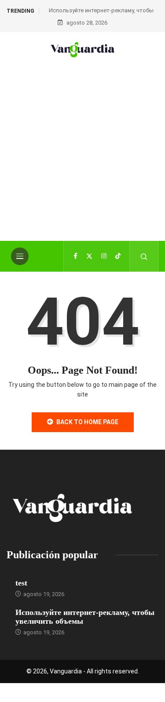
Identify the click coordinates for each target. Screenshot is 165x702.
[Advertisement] (82, 162)
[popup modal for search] (144, 256)
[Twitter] (89, 256)
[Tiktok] (118, 256)
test (21, 582)
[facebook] (75, 256)
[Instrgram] (103, 256)
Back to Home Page (87, 422)
